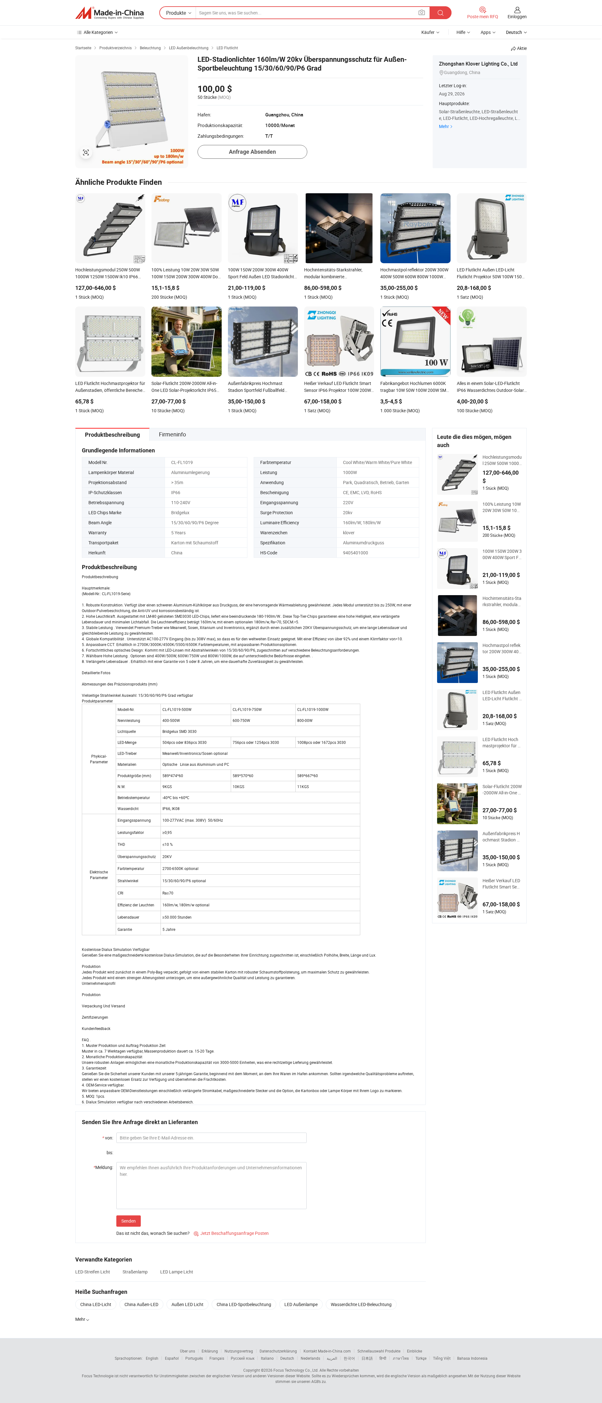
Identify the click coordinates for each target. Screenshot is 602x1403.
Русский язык (242, 1358)
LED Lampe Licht (176, 1272)
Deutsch (287, 1358)
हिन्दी (382, 1358)
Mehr (444, 126)
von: (107, 1138)
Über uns (187, 1350)
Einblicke (414, 1350)
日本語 (367, 1358)
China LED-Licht (95, 1304)
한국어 (349, 1358)
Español (172, 1358)
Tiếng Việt (442, 1358)
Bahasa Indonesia (472, 1358)
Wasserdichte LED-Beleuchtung (361, 1304)
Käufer (428, 32)
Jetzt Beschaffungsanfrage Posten (231, 1233)
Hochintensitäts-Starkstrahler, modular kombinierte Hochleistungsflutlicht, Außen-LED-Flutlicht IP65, (502, 601)
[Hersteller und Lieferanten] (109, 12)
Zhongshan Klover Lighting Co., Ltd (478, 63)
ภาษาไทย (401, 1358)
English (152, 1358)
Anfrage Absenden (252, 151)
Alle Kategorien (98, 32)
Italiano (267, 1358)
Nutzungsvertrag (238, 1350)
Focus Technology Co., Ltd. (296, 1370)
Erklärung (210, 1350)
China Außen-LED (141, 1304)
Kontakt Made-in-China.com (327, 1350)
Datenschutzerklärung (278, 1350)
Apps (486, 32)
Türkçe (420, 1358)
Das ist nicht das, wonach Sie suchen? (153, 1233)
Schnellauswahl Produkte (378, 1350)
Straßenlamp (135, 1272)
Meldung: (103, 1167)
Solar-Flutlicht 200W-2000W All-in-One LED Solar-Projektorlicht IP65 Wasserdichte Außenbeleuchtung (502, 789)
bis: (110, 1152)
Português (194, 1358)
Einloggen (517, 16)
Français (216, 1358)
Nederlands (310, 1358)
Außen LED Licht (187, 1304)
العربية (332, 1358)
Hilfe (461, 32)
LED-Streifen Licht (92, 1272)
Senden (128, 1221)
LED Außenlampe (301, 1304)
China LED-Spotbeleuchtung (244, 1304)
